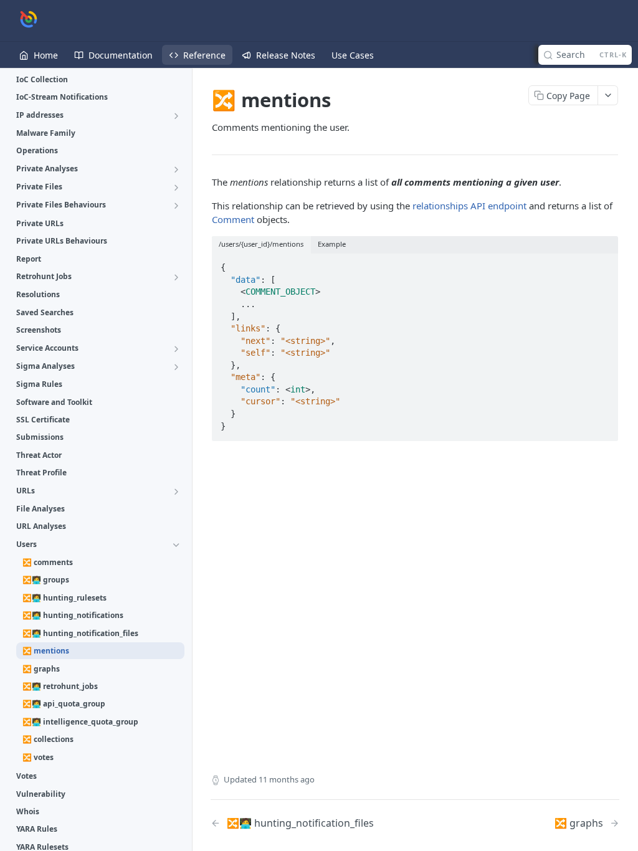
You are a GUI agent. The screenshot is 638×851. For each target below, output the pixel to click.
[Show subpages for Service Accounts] (176, 349)
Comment (233, 219)
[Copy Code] (603, 263)
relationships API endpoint (469, 205)
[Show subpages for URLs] (176, 492)
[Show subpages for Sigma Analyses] (176, 367)
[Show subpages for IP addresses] (176, 116)
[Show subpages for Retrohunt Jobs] (176, 277)
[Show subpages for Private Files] (176, 188)
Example (332, 244)
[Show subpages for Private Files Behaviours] (176, 206)
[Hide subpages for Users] (176, 545)
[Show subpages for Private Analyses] (176, 169)
